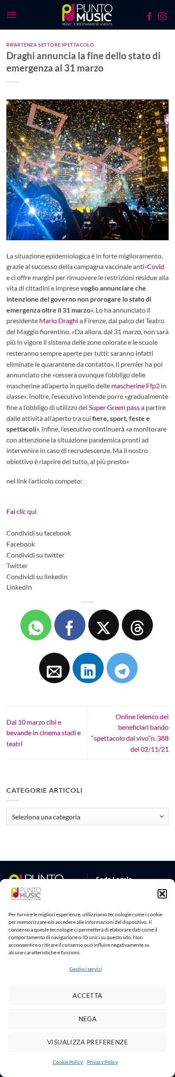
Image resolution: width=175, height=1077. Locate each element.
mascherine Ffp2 (135, 386)
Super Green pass (114, 407)
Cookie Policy (68, 1062)
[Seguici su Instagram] (162, 17)
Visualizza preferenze (87, 1042)
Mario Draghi (58, 320)
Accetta (87, 995)
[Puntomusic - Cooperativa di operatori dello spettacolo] (88, 14)
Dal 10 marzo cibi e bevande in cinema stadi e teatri (43, 732)
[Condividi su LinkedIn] (88, 668)
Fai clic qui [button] (21, 511)
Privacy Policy (102, 1062)
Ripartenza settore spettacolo (50, 44)
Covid (155, 266)
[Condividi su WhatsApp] (35, 625)
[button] (162, 894)
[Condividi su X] (103, 625)
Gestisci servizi (85, 969)
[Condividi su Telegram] (122, 668)
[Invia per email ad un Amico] (54, 668)
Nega (88, 1018)
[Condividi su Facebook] (69, 625)
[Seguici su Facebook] (149, 17)
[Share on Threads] (137, 625)
